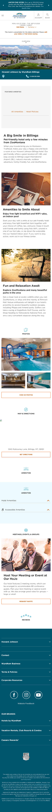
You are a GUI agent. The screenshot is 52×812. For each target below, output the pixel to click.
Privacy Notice (27, 779)
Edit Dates (20, 27)
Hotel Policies (32, 112)
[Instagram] (26, 695)
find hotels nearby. (31, 34)
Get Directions (26, 454)
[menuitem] (2, 15)
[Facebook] (14, 695)
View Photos (26, 395)
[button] (3, 5)
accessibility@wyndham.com (42, 784)
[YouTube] (38, 695)
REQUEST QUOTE (25, 601)
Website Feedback (26, 703)
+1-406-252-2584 (35, 76)
